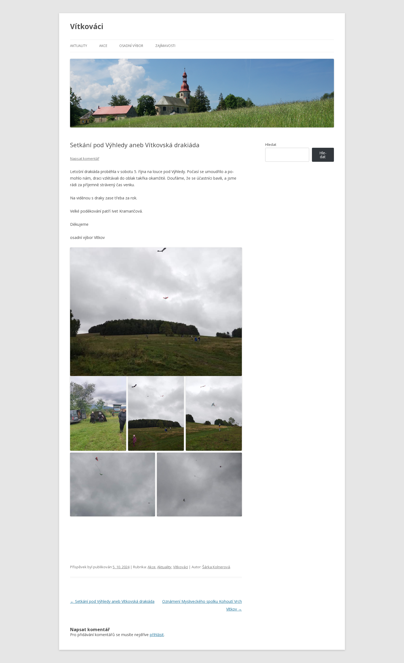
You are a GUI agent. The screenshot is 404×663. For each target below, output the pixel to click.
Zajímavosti (165, 45)
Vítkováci (86, 26)
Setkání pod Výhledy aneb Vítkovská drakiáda (112, 601)
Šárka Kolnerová (216, 566)
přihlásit (157, 634)
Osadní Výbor (131, 45)
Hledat (270, 144)
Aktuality (78, 45)
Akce (103, 45)
